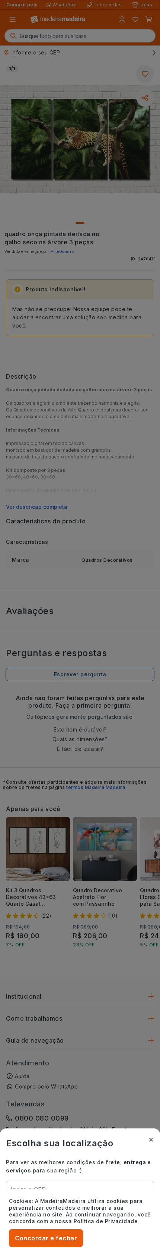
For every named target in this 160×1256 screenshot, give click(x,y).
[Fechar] (151, 1139)
